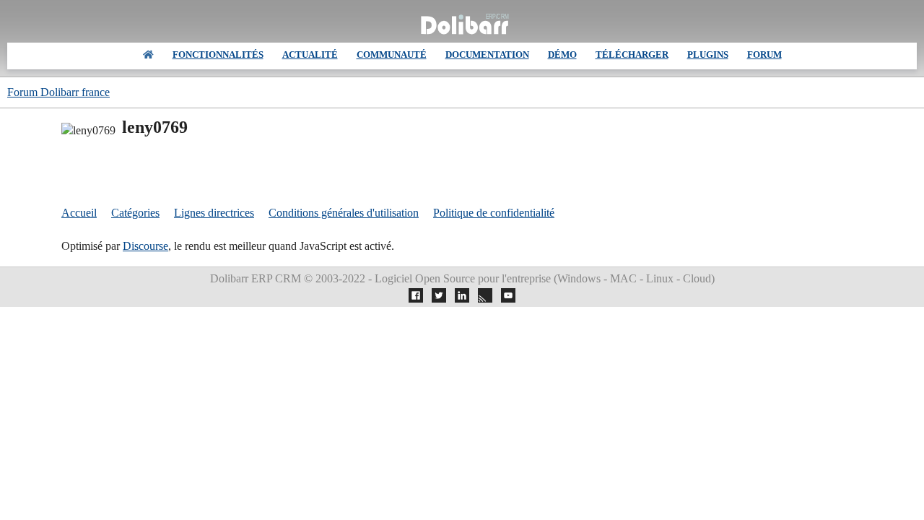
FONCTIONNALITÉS (218, 54)
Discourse (145, 246)
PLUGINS (707, 54)
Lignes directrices (214, 213)
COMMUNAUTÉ (392, 54)
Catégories (135, 213)
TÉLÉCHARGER (632, 54)
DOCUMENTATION (487, 54)
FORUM (764, 54)
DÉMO (562, 54)
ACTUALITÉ (310, 54)
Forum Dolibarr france (58, 92)
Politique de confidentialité (493, 213)
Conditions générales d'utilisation (344, 213)
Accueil (79, 213)
